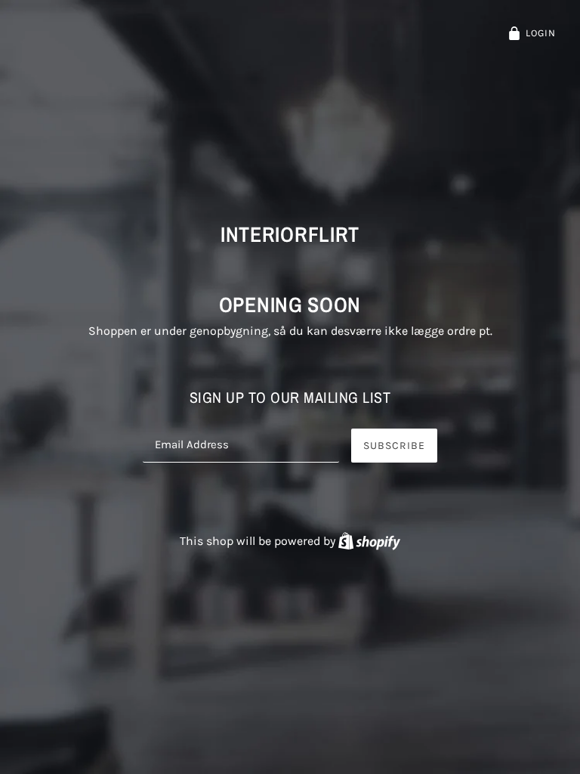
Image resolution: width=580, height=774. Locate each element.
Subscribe (394, 445)
